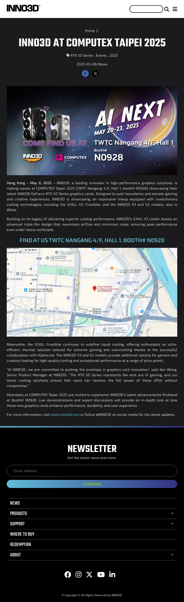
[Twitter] (95, 73)
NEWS (15, 503)
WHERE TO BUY (22, 534)
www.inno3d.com (65, 414)
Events (101, 55)
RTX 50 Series (81, 55)
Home (90, 30)
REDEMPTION (20, 545)
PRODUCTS (18, 514)
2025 (114, 55)
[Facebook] (85, 73)
